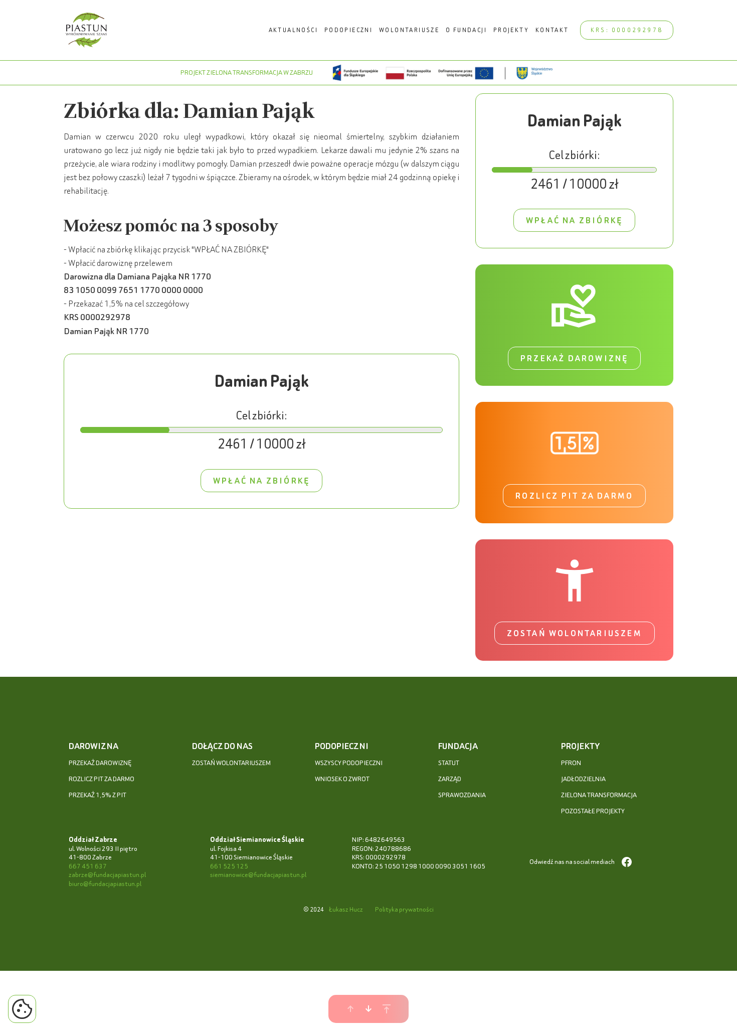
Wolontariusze (409, 30)
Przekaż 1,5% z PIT (97, 795)
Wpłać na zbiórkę (261, 481)
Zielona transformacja (599, 795)
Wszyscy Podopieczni (349, 763)
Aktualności (293, 30)
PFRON (571, 763)
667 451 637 (88, 866)
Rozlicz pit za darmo (574, 496)
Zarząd (449, 779)
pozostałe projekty (593, 811)
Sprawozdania (462, 795)
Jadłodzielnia (583, 779)
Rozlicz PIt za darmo (101, 779)
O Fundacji (466, 30)
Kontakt (552, 30)
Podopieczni (348, 30)
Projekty (511, 30)
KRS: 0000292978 (627, 30)
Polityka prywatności (404, 909)
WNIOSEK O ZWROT (342, 779)
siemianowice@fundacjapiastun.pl (258, 874)
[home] (86, 30)
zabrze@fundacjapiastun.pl (107, 874)
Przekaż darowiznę (574, 358)
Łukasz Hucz (346, 909)
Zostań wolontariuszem (574, 633)
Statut (448, 763)
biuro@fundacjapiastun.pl (105, 884)
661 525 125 (229, 866)
